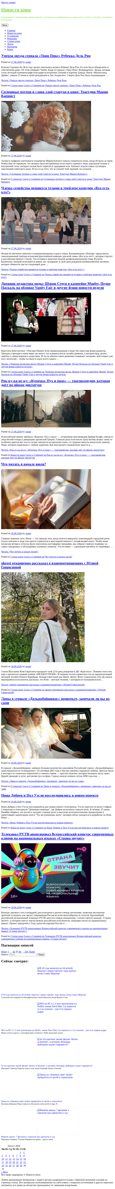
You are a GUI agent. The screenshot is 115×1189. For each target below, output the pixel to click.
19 (10, 1162)
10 (3, 1159)
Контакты (12, 46)
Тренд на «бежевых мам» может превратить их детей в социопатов (31, 1101)
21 (17, 1162)
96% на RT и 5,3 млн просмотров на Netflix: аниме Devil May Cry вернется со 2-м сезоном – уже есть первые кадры (53, 1030)
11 (6, 1159)
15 (21, 1159)
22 (21, 1162)
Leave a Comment (62, 85)
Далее (32, 951)
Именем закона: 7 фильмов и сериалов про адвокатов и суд (28, 1137)
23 (24, 1162)
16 (24, 1159)
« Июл (4, 1172)
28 (17, 1165)
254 (26, 951)
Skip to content (8, 2)
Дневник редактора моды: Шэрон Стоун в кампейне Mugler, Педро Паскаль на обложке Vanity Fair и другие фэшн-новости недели (56, 286)
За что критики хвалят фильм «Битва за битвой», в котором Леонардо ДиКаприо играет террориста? (47, 1066)
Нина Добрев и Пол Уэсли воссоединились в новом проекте (50, 795)
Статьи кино (13, 41)
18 (6, 1162)
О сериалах (13, 36)
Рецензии (12, 38)
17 (3, 1162)
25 (6, 1165)
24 (3, 1165)
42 (14, 951)
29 (21, 1165)
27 (14, 1165)
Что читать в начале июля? (23, 464)
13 (14, 1159)
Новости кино (16, 9)
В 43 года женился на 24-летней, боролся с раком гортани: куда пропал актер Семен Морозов (43, 995)
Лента (10, 44)
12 (10, 1159)
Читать (34, 80)
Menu (4, 25)
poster (28, 62)
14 (17, 1159)
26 (10, 1165)
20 (14, 1162)
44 (20, 951)
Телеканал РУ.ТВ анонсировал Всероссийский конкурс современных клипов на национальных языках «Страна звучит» (57, 836)
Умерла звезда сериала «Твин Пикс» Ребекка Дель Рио (46, 56)
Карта (10, 49)
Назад (4, 951)
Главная (11, 30)
